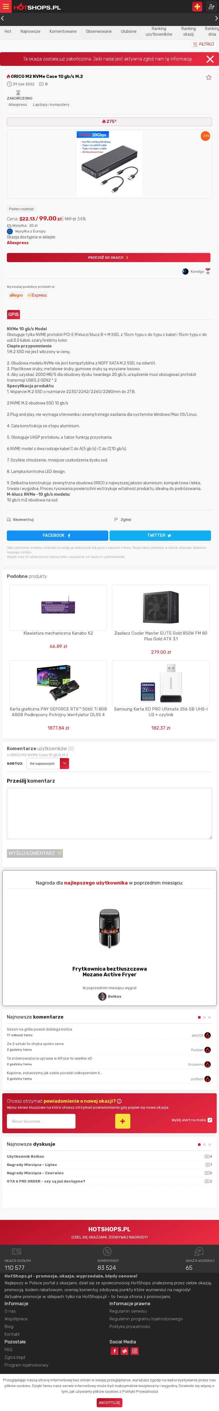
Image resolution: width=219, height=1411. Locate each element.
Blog (9, 1326)
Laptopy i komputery (51, 104)
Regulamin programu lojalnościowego (146, 1318)
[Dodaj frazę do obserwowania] (122, 1121)
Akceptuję (109, 1402)
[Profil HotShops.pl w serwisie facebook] (114, 1351)
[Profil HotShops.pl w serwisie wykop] (124, 1351)
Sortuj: (15, 764)
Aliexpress (18, 104)
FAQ (8, 1349)
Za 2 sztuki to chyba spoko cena (35, 1044)
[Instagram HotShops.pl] (134, 1351)
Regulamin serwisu (128, 1311)
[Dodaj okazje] (197, 6)
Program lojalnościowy (26, 1365)
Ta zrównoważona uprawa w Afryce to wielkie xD (49, 1058)
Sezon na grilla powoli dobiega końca (39, 1029)
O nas (10, 1311)
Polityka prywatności (130, 1326)
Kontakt (12, 1334)
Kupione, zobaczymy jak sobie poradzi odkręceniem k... (55, 1073)
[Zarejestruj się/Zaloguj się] (211, 6)
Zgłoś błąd (15, 1357)
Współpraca (16, 1318)
